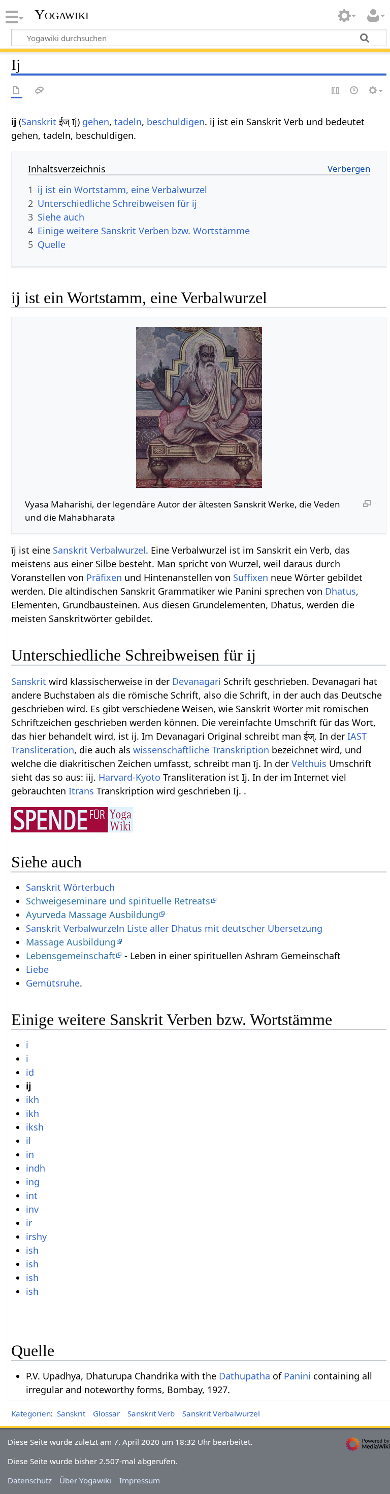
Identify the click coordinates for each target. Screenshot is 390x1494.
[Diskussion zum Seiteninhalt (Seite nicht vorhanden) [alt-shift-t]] (39, 91)
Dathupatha (244, 1376)
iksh (35, 1127)
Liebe (37, 969)
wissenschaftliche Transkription (201, 750)
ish (32, 1250)
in (30, 1154)
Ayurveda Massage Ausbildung (92, 914)
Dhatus (340, 591)
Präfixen (104, 577)
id (30, 1072)
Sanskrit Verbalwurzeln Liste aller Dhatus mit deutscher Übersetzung (174, 928)
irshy (36, 1236)
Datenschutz (30, 1480)
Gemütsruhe (53, 983)
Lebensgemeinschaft (70, 956)
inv (32, 1209)
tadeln (128, 122)
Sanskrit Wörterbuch (70, 887)
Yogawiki (62, 15)
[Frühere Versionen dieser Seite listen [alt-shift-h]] (354, 91)
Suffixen (250, 577)
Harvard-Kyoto (129, 777)
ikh (32, 1100)
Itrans (81, 791)
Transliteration (42, 750)
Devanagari (196, 681)
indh (35, 1168)
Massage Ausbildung (71, 942)
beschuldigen (176, 122)
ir (29, 1223)
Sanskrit (38, 122)
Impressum (139, 1480)
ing (33, 1182)
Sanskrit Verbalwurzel (99, 550)
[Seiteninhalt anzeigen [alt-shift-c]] (16, 91)
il (28, 1141)
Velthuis (309, 763)
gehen (95, 122)
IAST (357, 736)
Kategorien (31, 1413)
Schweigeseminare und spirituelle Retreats (118, 901)
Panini (297, 1376)
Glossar (106, 1413)
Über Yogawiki (85, 1480)
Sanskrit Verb (151, 1413)
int (32, 1195)
